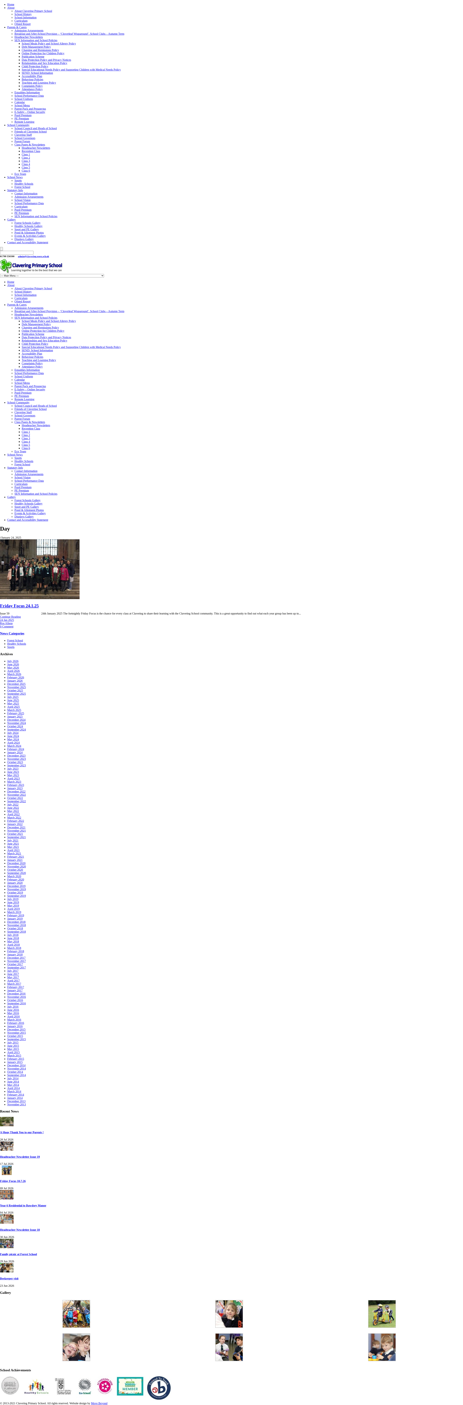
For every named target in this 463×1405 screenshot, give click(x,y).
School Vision (22, 200)
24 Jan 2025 (7, 620)
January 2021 (15, 860)
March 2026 (14, 674)
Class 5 (26, 167)
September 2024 (16, 729)
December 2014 (16, 1065)
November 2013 (16, 1104)
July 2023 (12, 768)
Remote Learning (24, 121)
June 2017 (13, 974)
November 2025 (16, 687)
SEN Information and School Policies (35, 40)
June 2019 (13, 902)
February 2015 (15, 1058)
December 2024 (16, 719)
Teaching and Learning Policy (39, 82)
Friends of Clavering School (30, 131)
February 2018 (15, 951)
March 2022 (14, 817)
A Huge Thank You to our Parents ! (22, 1132)
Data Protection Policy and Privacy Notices (46, 59)
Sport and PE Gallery (26, 229)
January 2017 (15, 990)
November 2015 (16, 1032)
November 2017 (16, 961)
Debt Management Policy (36, 46)
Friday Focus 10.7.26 (13, 1181)
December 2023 (16, 755)
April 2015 (13, 1052)
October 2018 (15, 928)
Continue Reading (10, 616)
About (10, 7)
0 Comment (6, 626)
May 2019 (13, 905)
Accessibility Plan (32, 76)
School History (23, 14)
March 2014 (14, 1091)
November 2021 (16, 830)
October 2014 (15, 1071)
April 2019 (13, 908)
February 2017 (15, 987)
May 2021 (13, 846)
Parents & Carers (17, 27)
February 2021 (15, 856)
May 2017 (13, 977)
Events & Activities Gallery (30, 235)
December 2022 (16, 791)
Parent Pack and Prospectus (30, 108)
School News (15, 177)
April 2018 (13, 944)
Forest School (22, 187)
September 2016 (16, 1003)
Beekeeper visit (9, 1278)
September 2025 (16, 693)
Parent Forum (22, 141)
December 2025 (16, 683)
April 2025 (13, 706)
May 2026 (13, 667)
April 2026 (13, 670)
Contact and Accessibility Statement (27, 242)
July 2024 (12, 732)
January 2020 (15, 882)
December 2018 (16, 921)
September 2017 (16, 967)
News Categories (12, 633)
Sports (18, 180)
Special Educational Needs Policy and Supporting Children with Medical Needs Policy (71, 69)
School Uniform (23, 99)
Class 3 (26, 160)
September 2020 (16, 873)
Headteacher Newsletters (28, 37)
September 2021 (16, 837)
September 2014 (16, 1075)
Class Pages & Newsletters (29, 144)
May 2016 (13, 1013)
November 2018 (16, 925)
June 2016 (13, 1009)
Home (10, 4)
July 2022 (12, 804)
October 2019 (15, 892)
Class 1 (26, 154)
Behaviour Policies (32, 79)
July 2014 (12, 1078)
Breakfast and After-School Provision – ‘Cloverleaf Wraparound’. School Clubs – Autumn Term (69, 33)
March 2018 (14, 948)
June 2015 (13, 1045)
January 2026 (15, 680)
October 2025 (15, 690)
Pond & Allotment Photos (29, 232)
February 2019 (15, 915)
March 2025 (14, 710)
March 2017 (14, 983)
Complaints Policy (32, 85)
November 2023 (16, 758)
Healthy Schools (23, 183)
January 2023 (15, 788)
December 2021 (16, 827)
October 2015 (15, 1036)
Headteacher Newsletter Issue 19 (20, 1156)
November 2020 (16, 866)
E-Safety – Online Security (29, 112)
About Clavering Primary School (33, 10)
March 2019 (14, 912)
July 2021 (12, 840)
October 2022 (15, 798)
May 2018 (13, 941)
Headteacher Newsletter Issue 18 (20, 1229)
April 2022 (13, 814)
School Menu (22, 105)
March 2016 (14, 1019)
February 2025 (15, 713)
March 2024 (14, 745)
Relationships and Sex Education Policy (44, 63)
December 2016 (16, 993)
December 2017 (16, 957)
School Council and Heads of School (35, 128)
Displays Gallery (24, 239)
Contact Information (25, 193)
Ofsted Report (22, 24)
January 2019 (15, 918)
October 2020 (15, 869)
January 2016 (15, 1026)
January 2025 (15, 716)
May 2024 (13, 739)
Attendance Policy (32, 89)
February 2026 (15, 677)
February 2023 (15, 785)
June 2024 (13, 736)
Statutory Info (15, 190)
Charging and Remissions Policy (40, 50)
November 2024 (16, 723)
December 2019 (16, 886)
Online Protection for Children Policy (43, 53)
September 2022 (16, 801)
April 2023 (13, 778)
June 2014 (13, 1081)
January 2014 (15, 1097)
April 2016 (13, 1016)
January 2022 (15, 824)
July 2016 (12, 1006)
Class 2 (26, 157)
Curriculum (20, 20)
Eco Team (20, 173)
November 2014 (16, 1068)
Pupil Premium (22, 115)
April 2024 (13, 742)
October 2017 (15, 964)
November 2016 (16, 996)
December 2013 (16, 1101)
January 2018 (15, 954)
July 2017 (12, 970)
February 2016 (15, 1023)
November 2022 (16, 794)
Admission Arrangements (28, 30)
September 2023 (16, 765)
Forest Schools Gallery (27, 222)
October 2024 (15, 726)
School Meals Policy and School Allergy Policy (49, 43)
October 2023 (15, 762)
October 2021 (15, 833)
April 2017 (13, 980)
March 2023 (14, 781)
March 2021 (14, 853)
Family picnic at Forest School (18, 1254)
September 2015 (16, 1039)
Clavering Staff (23, 134)
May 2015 (13, 1049)
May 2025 (13, 703)
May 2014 (13, 1084)
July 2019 (12, 899)
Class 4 (26, 164)
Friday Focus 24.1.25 (19, 605)
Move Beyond (99, 1403)
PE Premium (21, 118)
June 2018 (13, 938)
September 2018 (16, 931)
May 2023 (13, 775)
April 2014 (13, 1088)
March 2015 (14, 1055)
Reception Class (31, 151)
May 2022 (13, 811)
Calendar (19, 102)
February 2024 (15, 749)
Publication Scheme (33, 56)
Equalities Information (27, 92)
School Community (18, 125)
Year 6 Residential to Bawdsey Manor (23, 1205)
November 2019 (16, 889)
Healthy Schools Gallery (28, 226)
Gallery (11, 219)
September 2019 (16, 895)
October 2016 (15, 1000)
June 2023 (13, 771)
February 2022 (15, 820)
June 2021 (13, 843)
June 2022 (13, 807)
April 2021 (13, 850)
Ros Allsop (6, 623)
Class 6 (26, 170)
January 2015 (15, 1062)
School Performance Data (29, 95)
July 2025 (12, 697)
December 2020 (16, 863)
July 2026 (12, 661)
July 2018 (12, 934)
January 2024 (15, 752)
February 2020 (15, 879)
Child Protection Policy (35, 66)
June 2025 (13, 700)
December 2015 (16, 1029)
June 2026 (13, 664)
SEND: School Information (37, 72)
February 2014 (15, 1094)
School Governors (24, 138)
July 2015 (12, 1042)
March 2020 (14, 876)
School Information (25, 17)
